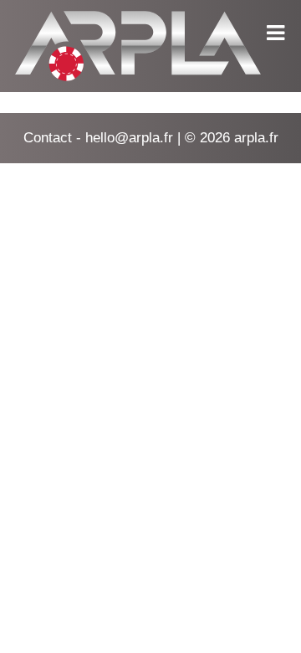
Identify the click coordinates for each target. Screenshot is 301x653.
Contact (47, 138)
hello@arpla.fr (129, 138)
